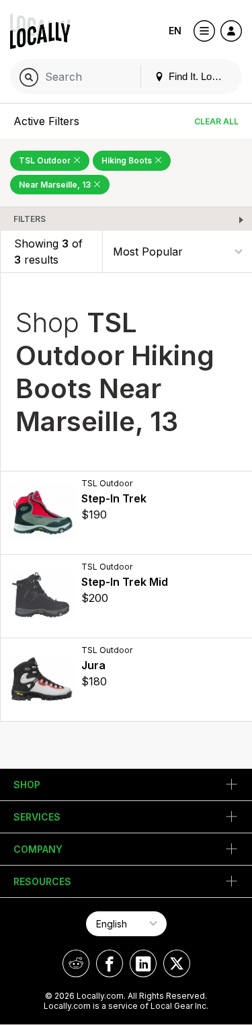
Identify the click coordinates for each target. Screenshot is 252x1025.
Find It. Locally (199, 76)
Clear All (216, 121)
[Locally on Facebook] (109, 963)
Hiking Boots (127, 160)
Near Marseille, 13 (56, 185)
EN (175, 30)
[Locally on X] (176, 963)
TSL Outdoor (46, 160)
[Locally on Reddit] (75, 963)
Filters (29, 219)
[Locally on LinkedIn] (143, 963)
